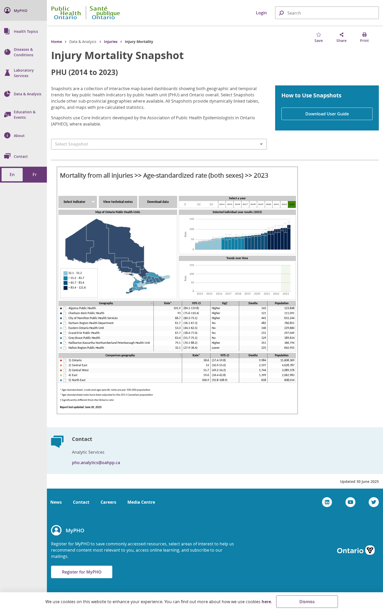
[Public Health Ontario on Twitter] (374, 502)
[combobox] (327, 13)
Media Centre (141, 502)
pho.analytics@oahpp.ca (96, 462)
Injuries (111, 41)
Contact (81, 502)
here (266, 601)
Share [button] (341, 40)
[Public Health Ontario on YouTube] (350, 502)
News (56, 502)
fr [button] (35, 174)
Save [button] (318, 40)
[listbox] (159, 144)
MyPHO (75, 530)
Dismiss (307, 601)
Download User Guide (327, 114)
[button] (281, 13)
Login (261, 13)
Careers (108, 502)
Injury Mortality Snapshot (117, 55)
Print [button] (364, 40)
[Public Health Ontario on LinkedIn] (327, 502)
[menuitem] (23, 10)
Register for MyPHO (82, 572)
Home (56, 41)
